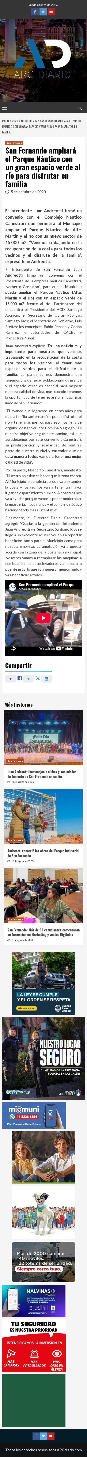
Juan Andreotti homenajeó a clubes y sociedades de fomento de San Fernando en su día (41, 774)
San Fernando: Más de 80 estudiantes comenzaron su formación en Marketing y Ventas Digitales (43, 932)
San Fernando (14, 143)
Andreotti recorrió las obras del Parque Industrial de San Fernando (43, 853)
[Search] (80, 108)
